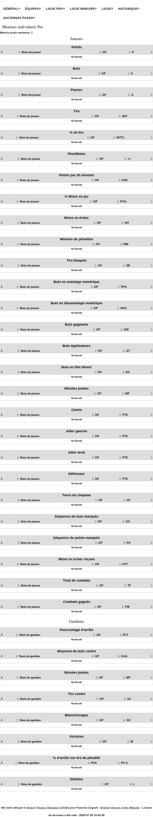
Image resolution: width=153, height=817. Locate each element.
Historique (128, 8)
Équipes (32, 8)
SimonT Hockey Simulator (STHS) (47, 807)
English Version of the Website (120, 807)
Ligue (106, 8)
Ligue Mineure (82, 8)
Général (10, 8)
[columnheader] (10, 52)
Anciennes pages (18, 17)
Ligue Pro (54, 8)
